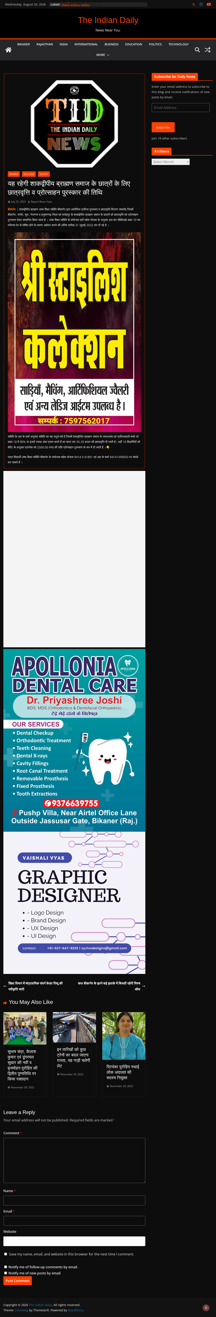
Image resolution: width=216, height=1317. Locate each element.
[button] (107, 55)
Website (9, 1231)
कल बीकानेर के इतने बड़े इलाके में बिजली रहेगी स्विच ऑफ (109, 986)
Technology (179, 44)
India (64, 44)
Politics (155, 44)
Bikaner (23, 44)
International (86, 44)
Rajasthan (44, 44)
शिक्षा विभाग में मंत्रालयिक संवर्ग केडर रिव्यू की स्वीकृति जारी (35, 986)
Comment (12, 1133)
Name (9, 1191)
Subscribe (163, 127)
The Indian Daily (108, 20)
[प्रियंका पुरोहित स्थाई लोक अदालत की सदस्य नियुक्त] (123, 1015)
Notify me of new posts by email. (34, 1273)
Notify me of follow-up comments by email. (43, 1267)
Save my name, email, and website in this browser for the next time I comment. (71, 1254)
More (100, 55)
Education (133, 44)
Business (112, 44)
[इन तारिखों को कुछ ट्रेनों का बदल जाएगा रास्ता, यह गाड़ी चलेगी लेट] (74, 1015)
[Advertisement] (74, 559)
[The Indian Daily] (8, 50)
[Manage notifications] (206, 1307)
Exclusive (29, 174)
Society (44, 174)
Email (9, 1211)
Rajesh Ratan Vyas (41, 201)
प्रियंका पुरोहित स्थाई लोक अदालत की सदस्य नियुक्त (123, 1072)
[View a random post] (207, 50)
